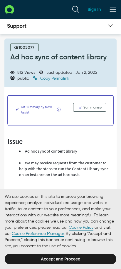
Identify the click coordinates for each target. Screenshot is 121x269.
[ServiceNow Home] (9, 9)
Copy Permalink (54, 78)
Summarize (92, 107)
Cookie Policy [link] (81, 227)
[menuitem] (76, 9)
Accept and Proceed (60, 259)
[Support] (16, 26)
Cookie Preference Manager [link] (38, 233)
